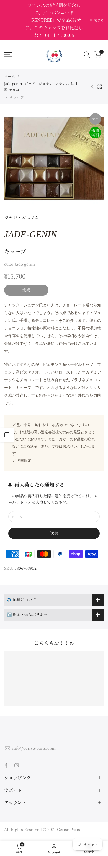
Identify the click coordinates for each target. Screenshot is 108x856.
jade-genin (30, 234)
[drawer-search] (87, 54)
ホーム (9, 76)
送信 (54, 533)
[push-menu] (8, 54)
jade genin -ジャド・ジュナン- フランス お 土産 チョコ (41, 86)
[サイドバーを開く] (7, 435)
